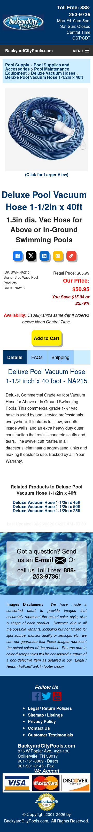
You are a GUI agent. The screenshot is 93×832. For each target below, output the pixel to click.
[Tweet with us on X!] (46, 699)
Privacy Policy (42, 721)
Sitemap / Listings (45, 715)
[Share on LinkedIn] (44, 256)
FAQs (37, 357)
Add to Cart (46, 338)
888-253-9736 (79, 11)
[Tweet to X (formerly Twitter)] (31, 256)
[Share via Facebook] (17, 256)
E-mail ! (51, 559)
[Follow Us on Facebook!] (36, 699)
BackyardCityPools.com (29, 50)
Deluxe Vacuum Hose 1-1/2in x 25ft (46, 511)
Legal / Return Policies (50, 708)
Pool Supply (17, 65)
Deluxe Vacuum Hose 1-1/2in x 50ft (46, 506)
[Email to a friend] (58, 256)
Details (14, 357)
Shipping (60, 357)
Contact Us (39, 728)
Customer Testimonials (50, 735)
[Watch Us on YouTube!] (56, 699)
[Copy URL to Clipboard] (71, 256)
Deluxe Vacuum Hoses (53, 73)
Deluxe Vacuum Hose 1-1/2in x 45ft (46, 502)
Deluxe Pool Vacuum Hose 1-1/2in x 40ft (44, 77)
